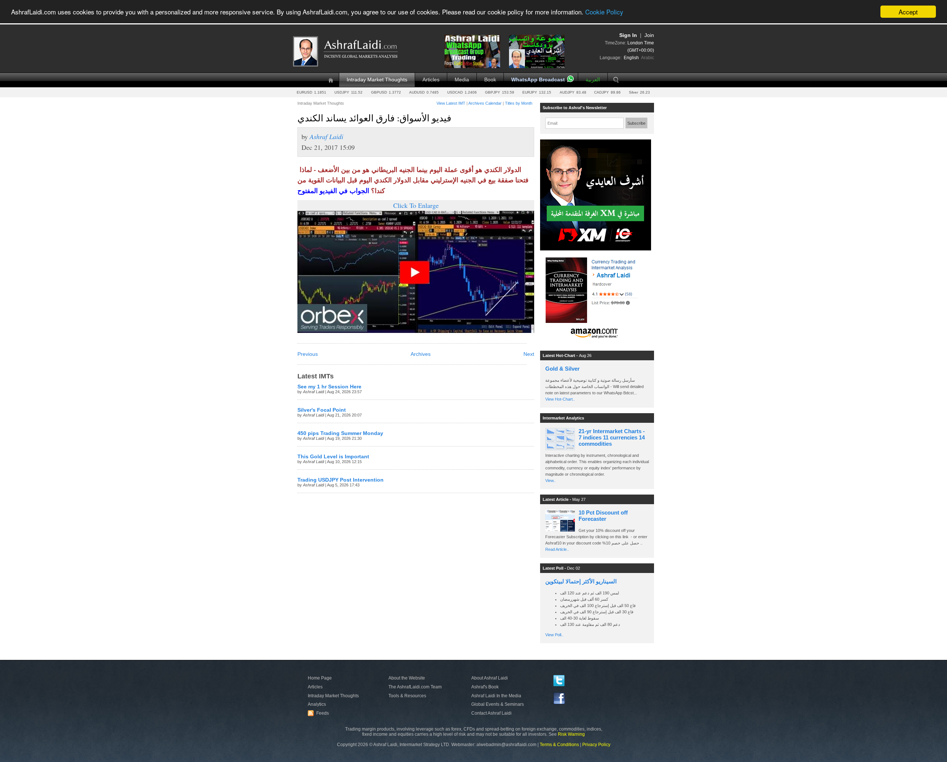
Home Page (320, 678)
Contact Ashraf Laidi (491, 713)
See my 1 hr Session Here (329, 387)
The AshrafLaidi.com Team (415, 686)
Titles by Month (518, 103)
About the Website (406, 678)
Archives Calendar (485, 103)
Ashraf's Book (485, 686)
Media (462, 79)
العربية (593, 79)
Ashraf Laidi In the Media (496, 695)
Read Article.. (557, 549)
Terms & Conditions (559, 744)
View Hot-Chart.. (560, 399)
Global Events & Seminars (497, 704)
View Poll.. (554, 635)
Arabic (647, 57)
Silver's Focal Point (321, 410)
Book (490, 79)
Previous (307, 354)
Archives (421, 354)
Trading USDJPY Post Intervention (340, 480)
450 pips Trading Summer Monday (340, 433)
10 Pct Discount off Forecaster (603, 515)
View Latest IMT (451, 103)
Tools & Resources (407, 695)
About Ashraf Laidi (489, 678)
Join (649, 35)
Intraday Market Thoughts (377, 79)
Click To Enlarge (416, 205)
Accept (908, 11)
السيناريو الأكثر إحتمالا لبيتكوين (581, 581)
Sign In (628, 35)
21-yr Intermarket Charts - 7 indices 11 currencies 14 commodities (612, 437)
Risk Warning (571, 734)
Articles (430, 79)
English (631, 57)
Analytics (317, 704)
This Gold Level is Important (333, 456)
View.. (550, 480)
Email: (552, 123)
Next (528, 354)
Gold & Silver (562, 368)
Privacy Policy (596, 744)
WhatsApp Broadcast (538, 79)
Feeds (319, 713)
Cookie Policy (604, 12)
